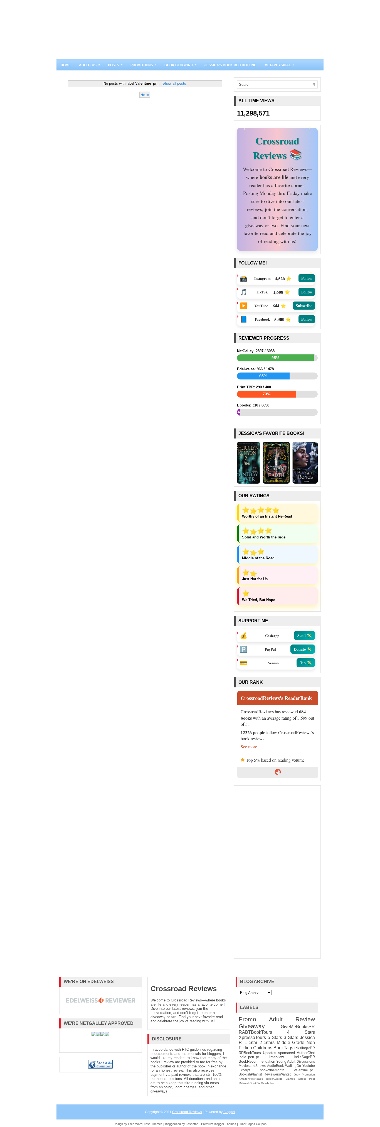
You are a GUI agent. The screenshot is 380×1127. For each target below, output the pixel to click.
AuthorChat (306, 1053)
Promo (247, 1019)
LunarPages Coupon (253, 1124)
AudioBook (275, 1065)
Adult (276, 1019)
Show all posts (174, 83)
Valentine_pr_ (304, 1070)
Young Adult (285, 1061)
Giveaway (252, 1026)
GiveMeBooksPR (298, 1026)
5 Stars (275, 1037)
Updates (269, 1053)
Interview (276, 1057)
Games (290, 1078)
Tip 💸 (306, 662)
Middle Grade (291, 1042)
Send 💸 (304, 635)
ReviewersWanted (278, 1074)
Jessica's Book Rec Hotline (230, 65)
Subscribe (304, 305)
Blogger (229, 1112)
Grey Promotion (304, 1074)
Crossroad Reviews (183, 988)
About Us (89, 65)
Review (305, 1019)
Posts (115, 65)
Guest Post (306, 1078)
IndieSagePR (304, 1057)
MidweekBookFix (249, 1083)
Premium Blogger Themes (218, 1124)
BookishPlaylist (250, 1074)
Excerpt (244, 1070)
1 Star (251, 1042)
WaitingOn (293, 1065)
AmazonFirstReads (251, 1078)
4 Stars (301, 1032)
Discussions (306, 1061)
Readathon (268, 1083)
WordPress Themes (148, 1124)
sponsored (286, 1053)
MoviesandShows (252, 1065)
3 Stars (291, 1037)
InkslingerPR (304, 1048)
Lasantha (192, 1124)
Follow (306, 278)
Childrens (262, 1047)
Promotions (143, 65)
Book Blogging (180, 65)
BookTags (283, 1047)
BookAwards (274, 1078)
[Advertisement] (277, 871)
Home (66, 65)
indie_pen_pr (249, 1057)
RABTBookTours (255, 1032)
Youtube (308, 1065)
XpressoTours (252, 1037)
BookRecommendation (257, 1061)
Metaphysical (279, 65)
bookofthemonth (272, 1070)
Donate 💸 (303, 649)
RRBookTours (250, 1053)
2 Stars (267, 1042)
